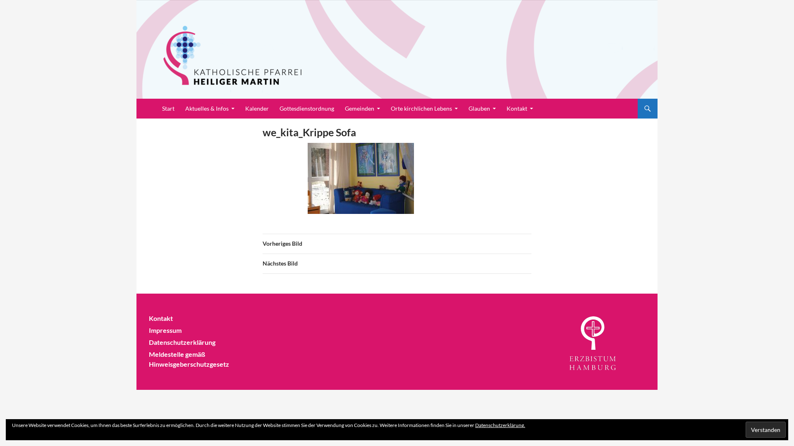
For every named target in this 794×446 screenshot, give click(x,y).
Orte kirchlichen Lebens (421, 108)
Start (168, 108)
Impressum (165, 330)
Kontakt (517, 108)
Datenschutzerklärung (182, 342)
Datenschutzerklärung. (500, 425)
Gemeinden (359, 108)
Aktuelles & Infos (207, 108)
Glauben (479, 108)
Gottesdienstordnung (307, 108)
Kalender (257, 108)
